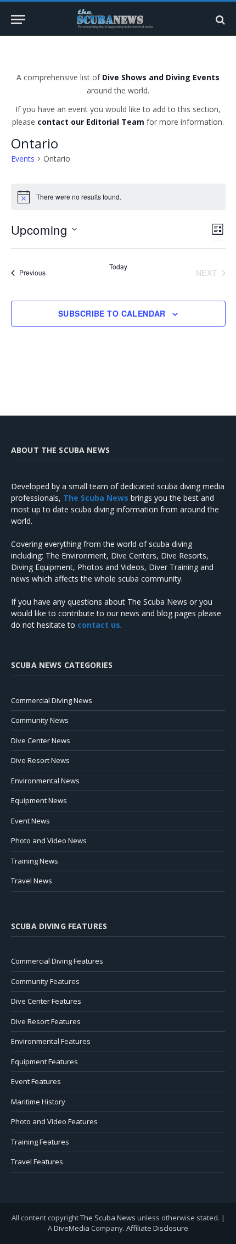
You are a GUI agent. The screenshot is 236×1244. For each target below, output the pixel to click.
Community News (40, 720)
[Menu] (18, 19)
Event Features (36, 1081)
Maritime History (38, 1102)
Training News (34, 861)
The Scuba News (108, 1218)
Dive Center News (40, 740)
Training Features (40, 1142)
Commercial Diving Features (57, 961)
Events (23, 158)
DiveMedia (71, 1228)
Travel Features (37, 1161)
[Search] (219, 19)
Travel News (31, 881)
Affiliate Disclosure (157, 1228)
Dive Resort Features (46, 1021)
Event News (30, 821)
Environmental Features (51, 1041)
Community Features (45, 981)
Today (118, 266)
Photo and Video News (49, 840)
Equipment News (39, 800)
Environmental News (45, 781)
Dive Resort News (40, 760)
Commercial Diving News (51, 700)
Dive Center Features (46, 1001)
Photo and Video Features (54, 1121)
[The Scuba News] (118, 19)
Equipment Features (44, 1061)
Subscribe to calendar (112, 313)
